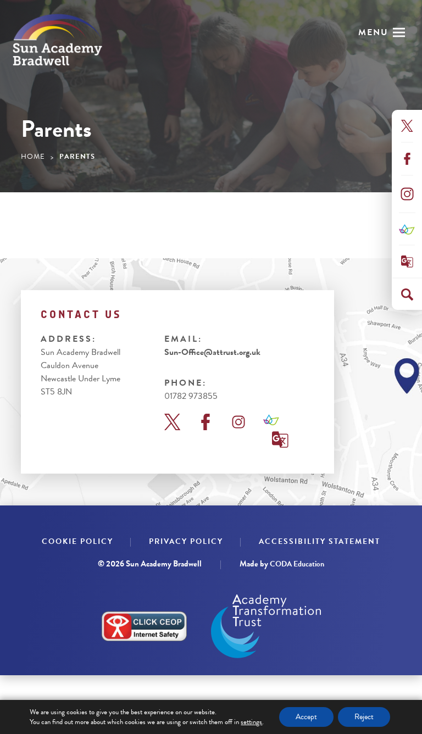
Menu (373, 32)
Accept (306, 716)
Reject (364, 716)
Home (33, 156)
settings (251, 722)
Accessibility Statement (319, 541)
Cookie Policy (77, 541)
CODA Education (297, 564)
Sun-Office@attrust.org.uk (212, 352)
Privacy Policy (186, 541)
